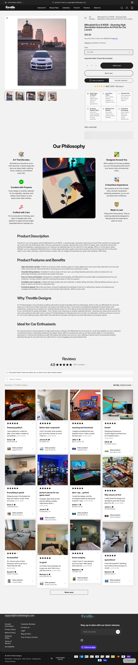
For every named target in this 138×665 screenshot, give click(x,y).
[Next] (72, 56)
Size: (86, 47)
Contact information (10, 661)
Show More (21, 436)
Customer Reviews (28, 624)
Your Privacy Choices (29, 637)
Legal (23, 631)
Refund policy (8, 659)
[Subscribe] (118, 632)
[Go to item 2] (20, 96)
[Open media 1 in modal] (41, 52)
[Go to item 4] (41, 96)
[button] (86, 364)
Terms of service (26, 659)
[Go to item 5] (52, 96)
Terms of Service (8, 642)
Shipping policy (36, 659)
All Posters (92, 18)
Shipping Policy (8, 637)
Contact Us (25, 627)
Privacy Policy (10, 629)
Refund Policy (10, 633)
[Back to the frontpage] (85, 18)
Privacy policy (17, 659)
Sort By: (116, 385)
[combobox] (14, 2)
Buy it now (109, 73)
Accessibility (9, 647)
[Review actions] (32, 423)
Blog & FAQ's (26, 634)
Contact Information (9, 625)
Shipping (87, 43)
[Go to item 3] (30, 96)
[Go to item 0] (9, 96)
